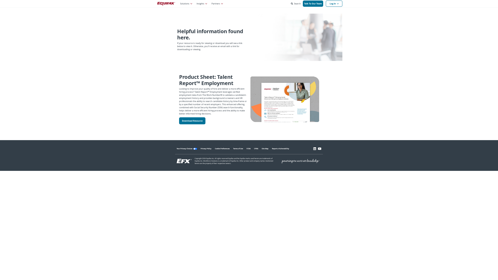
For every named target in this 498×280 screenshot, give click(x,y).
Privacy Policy (206, 149)
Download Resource (192, 120)
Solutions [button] (184, 3)
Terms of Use (238, 149)
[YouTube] (319, 149)
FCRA (249, 149)
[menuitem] (186, 4)
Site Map (265, 149)
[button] (296, 4)
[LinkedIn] (314, 149)
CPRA (256, 149)
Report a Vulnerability (280, 149)
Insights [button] (200, 3)
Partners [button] (216, 3)
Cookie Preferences (222, 149)
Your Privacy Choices (185, 149)
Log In (333, 3)
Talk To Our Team (313, 3)
